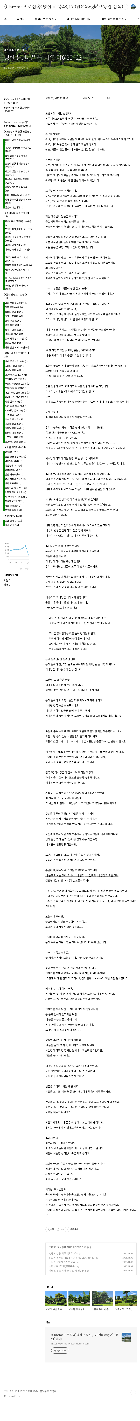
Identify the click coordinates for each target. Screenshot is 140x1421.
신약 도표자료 (13, 483)
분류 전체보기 (15, 125)
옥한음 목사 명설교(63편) (18, 265)
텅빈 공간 (12, 525)
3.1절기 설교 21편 (15, 365)
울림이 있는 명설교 (46, 19)
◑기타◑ (54, 1247)
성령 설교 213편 (14, 401)
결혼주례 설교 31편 (15, 334)
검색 (125, 6)
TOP (133, 1392)
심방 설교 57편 (13, 325)
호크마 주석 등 (13, 510)
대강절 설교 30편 (14, 423)
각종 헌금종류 (13, 505)
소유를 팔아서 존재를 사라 (62, 1262)
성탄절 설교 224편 (15, 428)
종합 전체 (66, 1247)
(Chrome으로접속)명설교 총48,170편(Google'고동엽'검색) (63, 6)
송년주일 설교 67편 (15, 441)
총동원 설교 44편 (14, 311)
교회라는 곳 (12, 452)
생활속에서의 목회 (15, 465)
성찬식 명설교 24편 (15, 316)
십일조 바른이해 (14, 207)
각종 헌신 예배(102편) (17, 347)
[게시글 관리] (62, 1229)
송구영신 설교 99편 (15, 437)
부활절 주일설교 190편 (17, 383)
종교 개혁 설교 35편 (16, 338)
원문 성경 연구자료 (15, 456)
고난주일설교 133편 (16, 374)
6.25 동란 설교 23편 (16, 406)
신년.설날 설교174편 (16, 361)
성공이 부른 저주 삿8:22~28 (63, 1253)
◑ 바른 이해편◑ (14, 447)
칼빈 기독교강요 (14, 474)
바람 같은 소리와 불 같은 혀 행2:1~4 (67, 1270)
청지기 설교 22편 (14, 329)
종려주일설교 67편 (15, 379)
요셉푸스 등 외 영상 (16, 487)
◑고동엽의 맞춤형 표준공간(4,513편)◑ (17, 133)
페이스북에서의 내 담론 (17, 195)
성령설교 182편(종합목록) (62, 1266)
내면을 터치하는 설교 (79, 19)
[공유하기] (58, 1229)
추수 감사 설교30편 (15, 419)
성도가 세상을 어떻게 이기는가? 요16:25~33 (71, 1257)
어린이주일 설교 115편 (17, 392)
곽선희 (21, 19)
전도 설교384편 (14, 307)
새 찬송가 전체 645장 (16, 496)
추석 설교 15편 (13, 414)
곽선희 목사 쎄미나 (15, 245)
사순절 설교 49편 (14, 370)
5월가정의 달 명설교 (16, 388)
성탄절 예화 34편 (14, 432)
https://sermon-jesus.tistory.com (70, 1343)
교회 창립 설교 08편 (16, 302)
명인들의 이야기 (14, 461)
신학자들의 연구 (14, 470)
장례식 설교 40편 (14, 343)
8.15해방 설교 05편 (15, 410)
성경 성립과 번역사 (15, 478)
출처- (110, 98)
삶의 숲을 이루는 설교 (114, 19)
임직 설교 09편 (13, 320)
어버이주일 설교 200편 (17, 397)
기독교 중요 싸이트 (15, 492)
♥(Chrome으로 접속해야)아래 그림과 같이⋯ (16, 100)
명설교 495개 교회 (15, 501)
